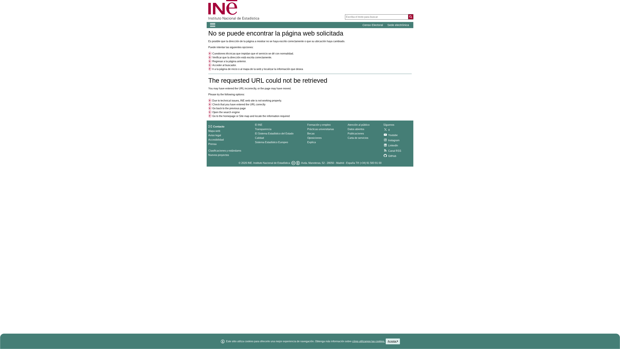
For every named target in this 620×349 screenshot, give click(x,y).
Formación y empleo (319, 124)
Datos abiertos (356, 129)
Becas (311, 133)
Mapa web (214, 131)
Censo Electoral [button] (372, 25)
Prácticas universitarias (320, 129)
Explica (311, 142)
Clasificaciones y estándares (224, 150)
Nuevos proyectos (218, 155)
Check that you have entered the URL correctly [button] (238, 104)
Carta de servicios (358, 138)
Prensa (212, 144)
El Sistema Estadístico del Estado (274, 133)
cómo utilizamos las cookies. (368, 341)
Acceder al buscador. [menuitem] (224, 65)
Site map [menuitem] (244, 116)
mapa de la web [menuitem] (252, 69)
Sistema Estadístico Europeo (271, 142)
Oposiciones (314, 138)
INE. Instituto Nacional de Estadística (269, 163)
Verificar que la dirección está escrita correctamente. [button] (242, 57)
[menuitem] (310, 54)
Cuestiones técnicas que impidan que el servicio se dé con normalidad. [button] (253, 53)
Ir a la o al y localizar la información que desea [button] (257, 69)
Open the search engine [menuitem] (226, 112)
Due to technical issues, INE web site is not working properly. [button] (247, 100)
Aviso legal (214, 135)
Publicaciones (356, 133)
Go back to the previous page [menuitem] (229, 108)
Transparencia (263, 129)
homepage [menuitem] (229, 116)
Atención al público (359, 124)
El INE (258, 124)
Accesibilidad (216, 139)
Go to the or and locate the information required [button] (251, 116)
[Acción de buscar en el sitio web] (410, 16)
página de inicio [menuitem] (228, 69)
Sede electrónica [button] (398, 25)
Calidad (259, 138)
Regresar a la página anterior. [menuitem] (229, 61)
